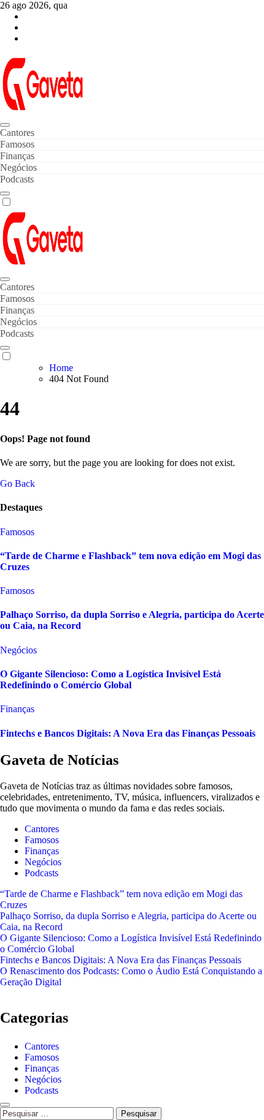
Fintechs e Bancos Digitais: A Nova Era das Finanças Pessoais (127, 733)
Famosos (17, 144)
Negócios (18, 167)
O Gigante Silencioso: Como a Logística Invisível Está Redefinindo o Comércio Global (110, 679)
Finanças (17, 156)
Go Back (17, 483)
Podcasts (17, 179)
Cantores (17, 132)
